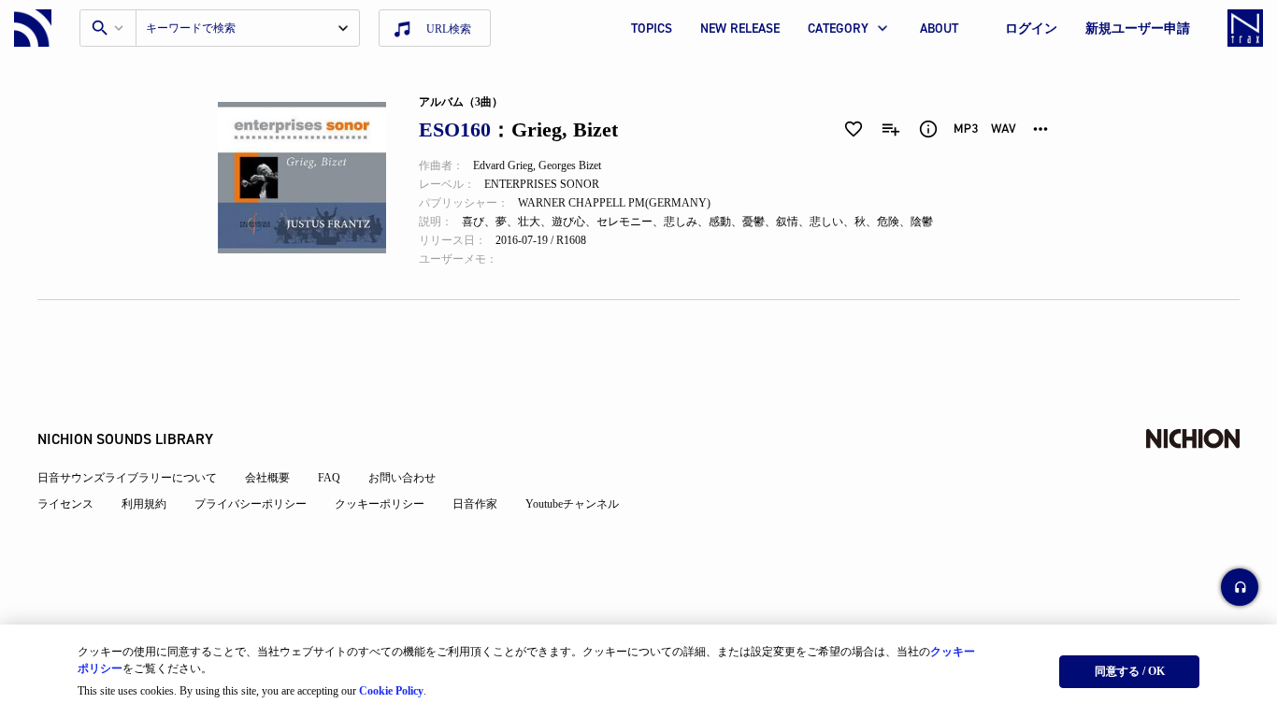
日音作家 (474, 503)
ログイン (1031, 29)
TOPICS (651, 28)
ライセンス (65, 503)
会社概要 (267, 477)
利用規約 (144, 503)
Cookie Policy (391, 690)
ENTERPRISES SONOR (541, 184)
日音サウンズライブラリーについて (127, 477)
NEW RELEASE (740, 28)
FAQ (329, 477)
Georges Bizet (569, 165)
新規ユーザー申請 (1137, 29)
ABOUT (939, 28)
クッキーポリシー (379, 503)
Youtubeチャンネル (572, 503)
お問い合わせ (402, 477)
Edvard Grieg (503, 165)
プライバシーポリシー (250, 503)
